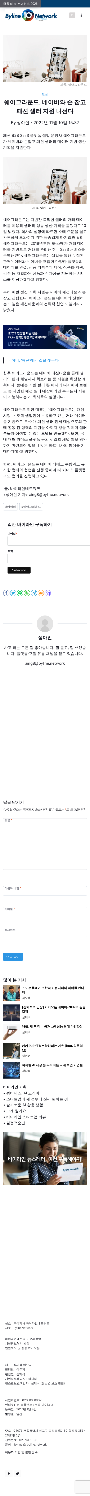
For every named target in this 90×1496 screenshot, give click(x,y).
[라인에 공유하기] (20, 593)
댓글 (8, 820)
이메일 (10, 909)
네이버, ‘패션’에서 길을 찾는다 (33, 360)
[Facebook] (9, 1473)
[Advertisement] (45, 744)
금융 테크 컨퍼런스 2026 (20, 3)
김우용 (26, 997)
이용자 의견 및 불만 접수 (21, 1452)
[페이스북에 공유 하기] (6, 593)
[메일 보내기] (41, 593)
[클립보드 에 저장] (48, 593)
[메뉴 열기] (81, 15)
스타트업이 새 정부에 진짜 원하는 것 (37, 1099)
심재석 (26, 1017)
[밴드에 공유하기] (27, 593)
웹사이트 (10, 929)
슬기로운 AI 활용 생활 (24, 1105)
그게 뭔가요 (16, 1111)
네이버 (10, 506)
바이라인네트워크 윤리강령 (23, 1339)
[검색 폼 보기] (72, 15)
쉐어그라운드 (31, 506)
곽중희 (26, 1070)
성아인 (23, 122)
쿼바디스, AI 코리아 (22, 1093)
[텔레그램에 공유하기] (34, 593)
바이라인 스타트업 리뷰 (26, 1117)
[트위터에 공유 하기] (13, 593)
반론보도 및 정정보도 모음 (22, 1348)
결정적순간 (15, 1123)
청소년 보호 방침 (53, 1383)
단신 (45, 94)
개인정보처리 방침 (17, 1343)
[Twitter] (17, 1473)
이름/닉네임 (13, 888)
